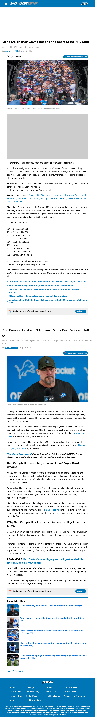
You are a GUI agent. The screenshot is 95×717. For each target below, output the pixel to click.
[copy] (21, 56)
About (12, 687)
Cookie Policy (31, 696)
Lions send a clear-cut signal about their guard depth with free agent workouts (47, 281)
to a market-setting (51, 510)
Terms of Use (16, 696)
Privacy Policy (70, 692)
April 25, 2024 (39, 264)
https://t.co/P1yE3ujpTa (29, 187)
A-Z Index (14, 700)
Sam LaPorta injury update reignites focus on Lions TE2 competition (42, 285)
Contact (48, 687)
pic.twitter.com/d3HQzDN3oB (34, 261)
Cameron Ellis (12, 51)
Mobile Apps (15, 692)
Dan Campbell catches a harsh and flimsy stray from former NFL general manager (44, 290)
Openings (29, 687)
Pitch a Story (50, 692)
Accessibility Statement (75, 696)
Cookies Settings (33, 700)
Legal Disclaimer (52, 696)
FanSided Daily (32, 692)
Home (9, 671)
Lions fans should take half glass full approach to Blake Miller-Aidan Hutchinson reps (48, 301)
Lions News (19, 671)
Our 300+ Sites (70, 687)
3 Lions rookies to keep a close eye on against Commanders (38, 296)
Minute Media (15, 706)
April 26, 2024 (45, 190)
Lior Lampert (11, 348)
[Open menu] (6, 3)
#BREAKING (12, 183)
